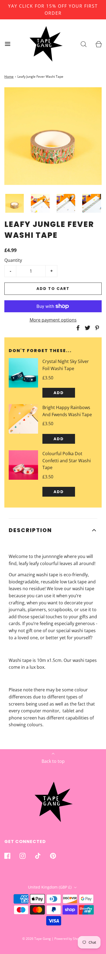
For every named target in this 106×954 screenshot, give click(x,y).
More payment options (53, 320)
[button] (14, 203)
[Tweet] (87, 328)
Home (9, 76)
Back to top (53, 761)
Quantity (13, 260)
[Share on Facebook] (77, 328)
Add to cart (53, 288)
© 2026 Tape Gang (36, 938)
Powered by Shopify (69, 938)
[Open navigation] (7, 44)
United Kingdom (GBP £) (50, 887)
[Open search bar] (83, 44)
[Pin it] (96, 328)
